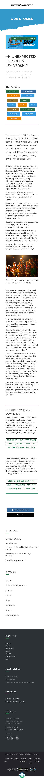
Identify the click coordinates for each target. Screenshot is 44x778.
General (9, 590)
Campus (8, 643)
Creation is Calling (13, 539)
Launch (8, 651)
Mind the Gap (11, 543)
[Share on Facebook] (15, 77)
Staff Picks (10, 605)
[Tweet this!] (19, 77)
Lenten (9, 595)
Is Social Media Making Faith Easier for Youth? (22, 548)
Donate (8, 654)
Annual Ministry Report (20, 38)
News (8, 600)
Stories (32, 38)
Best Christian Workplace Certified (22, 775)
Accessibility (14, 759)
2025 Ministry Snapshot (16, 560)
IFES (33, 769)
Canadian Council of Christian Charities (23, 769)
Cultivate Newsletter (12, 699)
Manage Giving (10, 656)
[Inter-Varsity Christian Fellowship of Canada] (22, 4)
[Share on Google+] (29, 77)
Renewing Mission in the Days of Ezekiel (19, 554)
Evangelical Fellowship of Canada (13, 769)
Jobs (7, 659)
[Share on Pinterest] (22, 77)
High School (9, 648)
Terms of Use (30, 761)
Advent (9, 580)
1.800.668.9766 (18, 730)
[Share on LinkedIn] (25, 77)
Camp (7, 646)
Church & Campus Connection (15, 701)
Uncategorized (12, 615)
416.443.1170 (14, 727)
